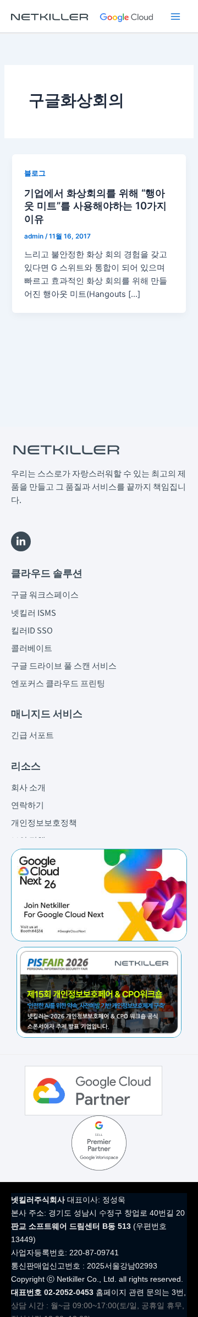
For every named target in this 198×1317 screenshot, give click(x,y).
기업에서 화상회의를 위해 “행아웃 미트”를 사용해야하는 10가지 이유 (95, 206)
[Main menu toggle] (175, 16)
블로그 (35, 173)
